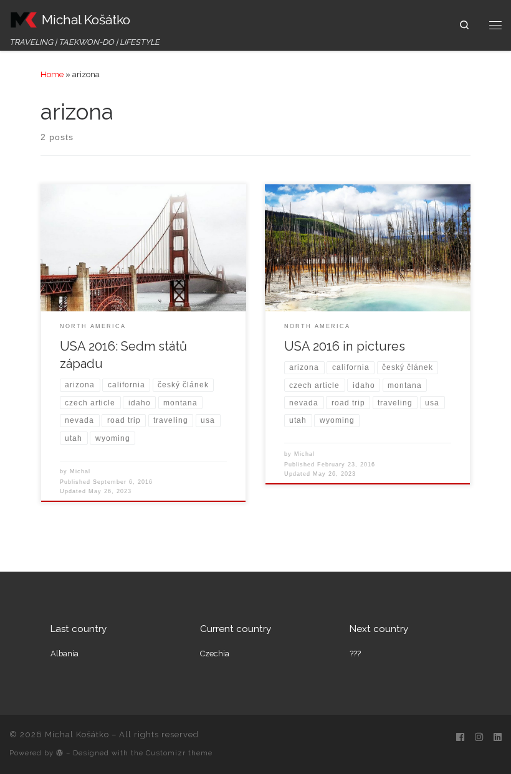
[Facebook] (460, 737)
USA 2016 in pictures (344, 346)
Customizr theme (179, 752)
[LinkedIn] (498, 737)
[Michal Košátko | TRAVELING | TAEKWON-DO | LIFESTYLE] (23, 18)
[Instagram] (479, 737)
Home (52, 74)
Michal (80, 471)
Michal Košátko (77, 734)
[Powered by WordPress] (60, 752)
